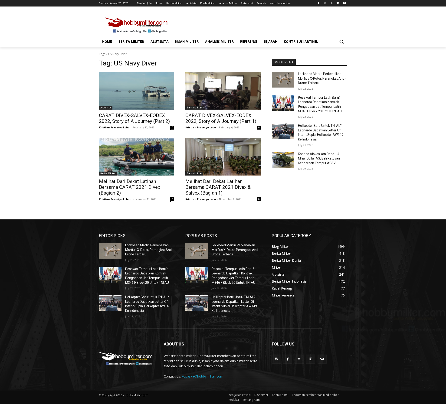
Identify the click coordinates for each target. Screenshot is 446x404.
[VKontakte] (322, 359)
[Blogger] (276, 359)
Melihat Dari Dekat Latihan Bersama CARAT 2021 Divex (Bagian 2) (129, 187)
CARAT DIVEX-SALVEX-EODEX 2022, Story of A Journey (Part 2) (134, 118)
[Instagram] (325, 3)
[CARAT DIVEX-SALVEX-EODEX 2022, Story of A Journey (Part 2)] (136, 91)
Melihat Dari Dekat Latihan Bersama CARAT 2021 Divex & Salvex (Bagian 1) (218, 187)
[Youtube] (344, 3)
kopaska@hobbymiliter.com (202, 376)
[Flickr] (299, 359)
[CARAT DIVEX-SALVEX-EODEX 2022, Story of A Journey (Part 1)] (223, 91)
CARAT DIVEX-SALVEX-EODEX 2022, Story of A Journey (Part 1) (220, 118)
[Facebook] (318, 3)
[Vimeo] (338, 3)
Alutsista (105, 107)
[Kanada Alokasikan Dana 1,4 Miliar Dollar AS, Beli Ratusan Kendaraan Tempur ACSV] (283, 160)
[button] (341, 41)
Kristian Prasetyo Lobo (114, 127)
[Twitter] (331, 3)
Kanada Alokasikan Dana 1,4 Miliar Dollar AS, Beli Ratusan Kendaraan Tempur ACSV (319, 158)
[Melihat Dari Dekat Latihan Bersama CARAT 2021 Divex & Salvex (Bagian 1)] (223, 157)
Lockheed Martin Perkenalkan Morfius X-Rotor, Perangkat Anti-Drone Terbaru (322, 78)
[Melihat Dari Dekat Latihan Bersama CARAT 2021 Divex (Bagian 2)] (136, 157)
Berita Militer (194, 107)
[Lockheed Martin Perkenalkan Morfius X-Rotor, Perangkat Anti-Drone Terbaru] (283, 80)
